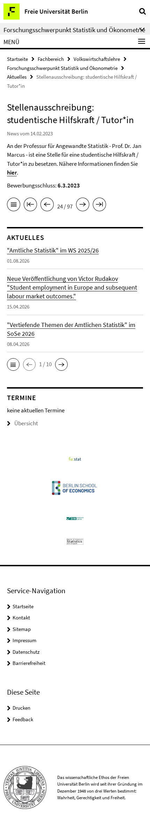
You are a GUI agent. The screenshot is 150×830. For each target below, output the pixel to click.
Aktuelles (17, 76)
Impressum (24, 640)
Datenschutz (26, 651)
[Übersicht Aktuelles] (13, 205)
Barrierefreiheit (29, 663)
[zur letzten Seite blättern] (99, 205)
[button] (13, 364)
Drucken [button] (21, 707)
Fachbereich (51, 59)
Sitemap (22, 629)
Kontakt (21, 617)
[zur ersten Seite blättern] (30, 205)
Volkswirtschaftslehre (97, 59)
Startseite (17, 59)
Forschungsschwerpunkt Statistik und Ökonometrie (62, 68)
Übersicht (26, 423)
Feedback (23, 719)
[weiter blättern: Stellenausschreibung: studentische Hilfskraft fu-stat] (82, 205)
